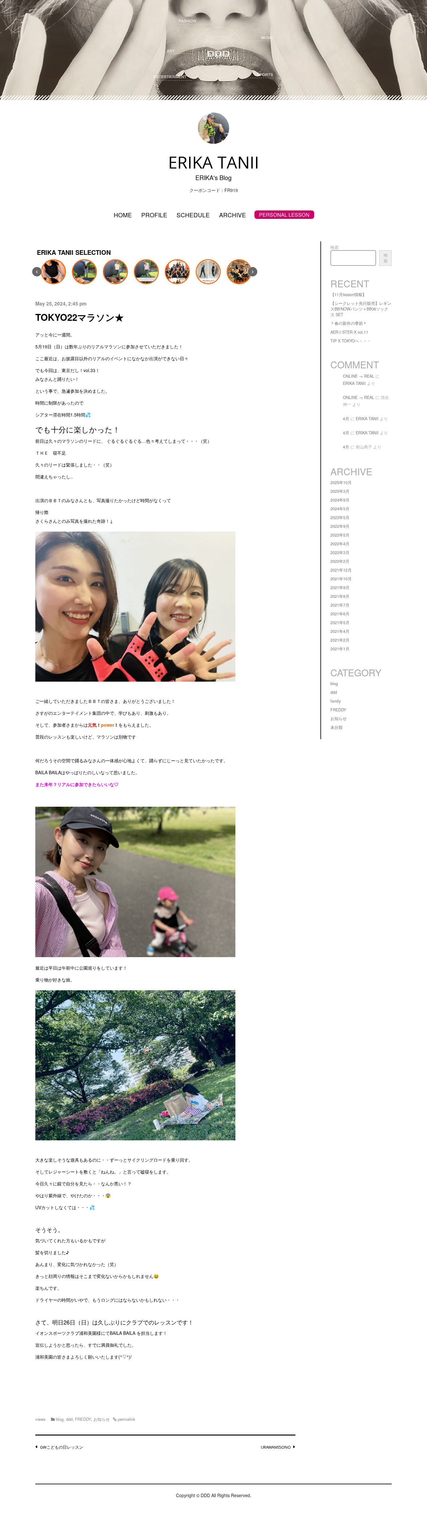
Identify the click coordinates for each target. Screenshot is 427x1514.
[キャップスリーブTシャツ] (83, 271)
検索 (334, 247)
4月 (346, 418)
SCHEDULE (193, 214)
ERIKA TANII (354, 383)
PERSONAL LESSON (284, 214)
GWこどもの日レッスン (61, 1447)
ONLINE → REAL (358, 376)
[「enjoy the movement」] (145, 271)
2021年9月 (339, 587)
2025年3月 (339, 491)
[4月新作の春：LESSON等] (176, 271)
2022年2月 (339, 561)
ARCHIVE (232, 214)
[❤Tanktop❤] (52, 271)
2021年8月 (339, 596)
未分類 (336, 727)
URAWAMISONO (276, 1447)
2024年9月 (339, 500)
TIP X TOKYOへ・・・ (350, 341)
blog (59, 1419)
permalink (126, 1419)
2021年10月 (341, 579)
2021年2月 (339, 640)
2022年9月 (339, 526)
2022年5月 (339, 535)
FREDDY (83, 1419)
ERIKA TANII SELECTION (74, 252)
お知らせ (101, 1419)
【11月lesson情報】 (348, 294)
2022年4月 (339, 544)
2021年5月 (339, 622)
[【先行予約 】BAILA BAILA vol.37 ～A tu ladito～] (238, 271)
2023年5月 (339, 517)
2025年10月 (341, 482)
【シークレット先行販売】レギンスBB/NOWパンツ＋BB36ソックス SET (360, 308)
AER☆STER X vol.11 (349, 332)
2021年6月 (339, 614)
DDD (205, 1495)
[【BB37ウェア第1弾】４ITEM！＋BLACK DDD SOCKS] (207, 271)
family (335, 701)
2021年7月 (339, 605)
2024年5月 (339, 509)
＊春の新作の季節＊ (348, 323)
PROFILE (154, 214)
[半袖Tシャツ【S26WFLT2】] (114, 271)
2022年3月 (339, 552)
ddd (69, 1419)
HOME (123, 214)
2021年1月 (339, 649)
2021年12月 (341, 570)
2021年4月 (339, 631)
